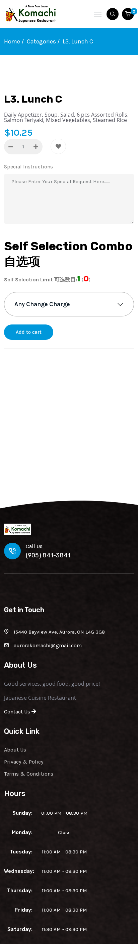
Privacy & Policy (23, 762)
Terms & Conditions (28, 774)
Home (12, 41)
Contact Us (17, 711)
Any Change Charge (42, 304)
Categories (41, 41)
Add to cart (29, 332)
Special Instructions (28, 166)
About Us (15, 750)
